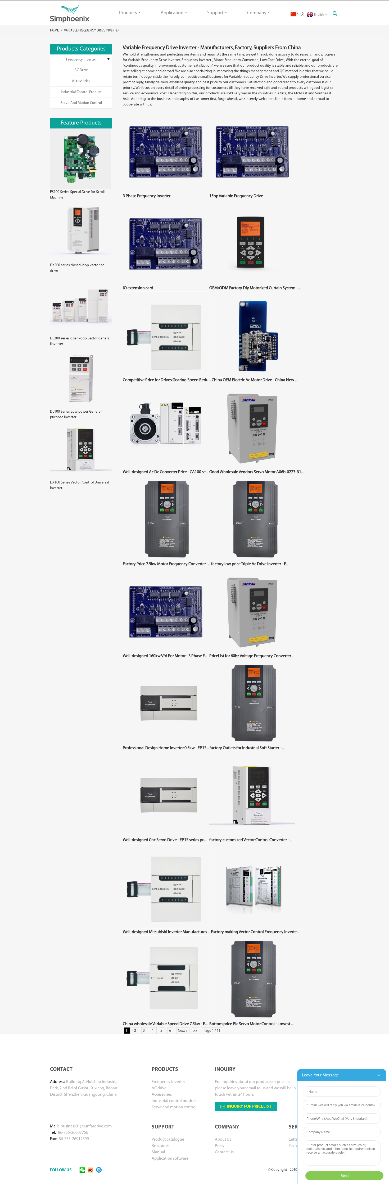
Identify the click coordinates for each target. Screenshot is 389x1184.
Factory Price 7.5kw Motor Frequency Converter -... (166, 564)
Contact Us (224, 1152)
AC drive (81, 70)
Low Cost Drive (272, 60)
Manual (158, 1152)
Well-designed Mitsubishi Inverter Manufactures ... (166, 932)
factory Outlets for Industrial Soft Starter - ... (247, 748)
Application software (170, 1159)
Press (219, 1146)
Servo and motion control (81, 103)
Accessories (81, 81)
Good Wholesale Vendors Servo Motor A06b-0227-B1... (256, 472)
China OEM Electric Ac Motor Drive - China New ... (254, 380)
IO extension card (138, 288)
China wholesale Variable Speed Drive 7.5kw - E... (165, 1024)
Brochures (160, 1146)
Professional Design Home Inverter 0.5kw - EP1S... (166, 748)
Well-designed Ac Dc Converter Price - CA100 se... (165, 472)
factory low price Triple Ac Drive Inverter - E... (249, 564)
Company (256, 13)
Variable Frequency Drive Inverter (91, 30)
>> (195, 1031)
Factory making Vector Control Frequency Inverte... (255, 932)
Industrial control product (81, 92)
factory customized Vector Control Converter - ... (250, 840)
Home (54, 30)
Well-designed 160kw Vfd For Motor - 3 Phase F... (165, 656)
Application (172, 13)
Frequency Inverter (196, 60)
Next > (183, 1031)
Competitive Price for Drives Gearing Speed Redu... (167, 380)
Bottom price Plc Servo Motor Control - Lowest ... (251, 1024)
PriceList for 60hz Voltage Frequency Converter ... (251, 656)
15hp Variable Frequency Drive (236, 196)
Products (128, 13)
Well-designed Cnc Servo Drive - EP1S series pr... (164, 840)
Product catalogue (168, 1139)
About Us (223, 1139)
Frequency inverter (81, 60)
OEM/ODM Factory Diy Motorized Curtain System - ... (255, 288)
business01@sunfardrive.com (86, 1126)
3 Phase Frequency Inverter (146, 196)
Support (215, 13)
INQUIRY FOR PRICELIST (249, 1106)
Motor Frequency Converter (236, 60)
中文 (300, 14)
